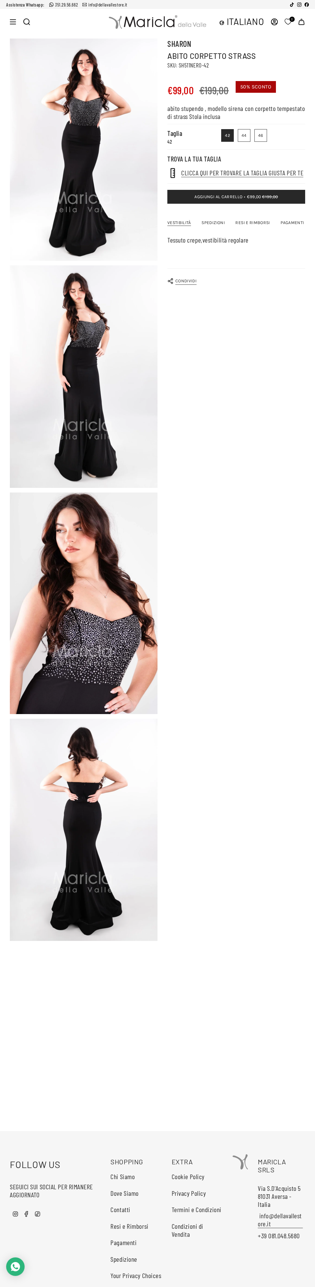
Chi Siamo (122, 1176)
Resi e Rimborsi (129, 1226)
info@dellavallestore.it (107, 4)
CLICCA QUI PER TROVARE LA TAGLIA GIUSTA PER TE (242, 173)
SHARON (179, 43)
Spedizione (123, 1259)
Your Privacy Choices (135, 1275)
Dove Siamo (124, 1193)
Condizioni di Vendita (187, 1230)
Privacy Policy (189, 1193)
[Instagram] (299, 4)
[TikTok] (292, 4)
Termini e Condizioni (196, 1209)
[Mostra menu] (13, 22)
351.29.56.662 (66, 4)
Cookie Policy (188, 1176)
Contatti (120, 1209)
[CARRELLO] (301, 22)
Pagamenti (123, 1242)
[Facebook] (307, 4)
